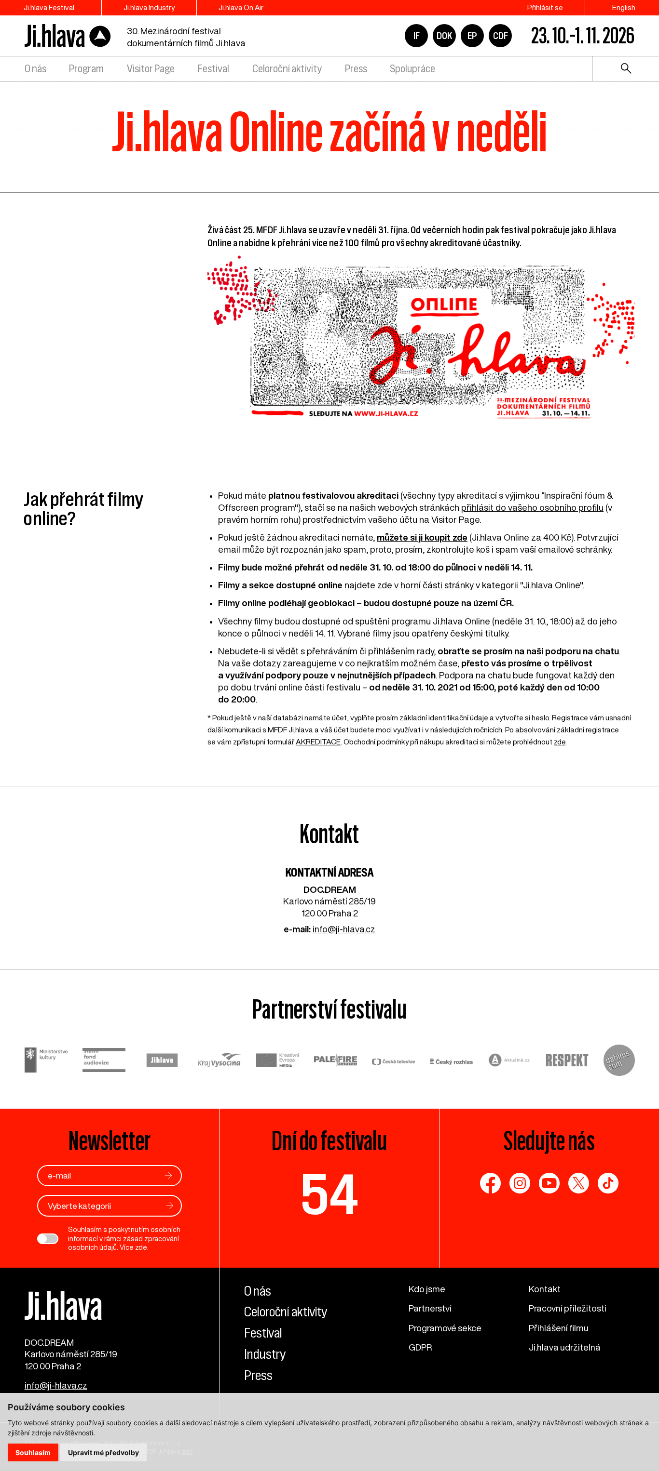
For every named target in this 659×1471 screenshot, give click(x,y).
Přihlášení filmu (559, 1328)
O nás (35, 68)
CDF (500, 35)
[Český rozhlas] (451, 1062)
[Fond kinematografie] (104, 1061)
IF (416, 35)
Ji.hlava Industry (149, 7)
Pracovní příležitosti (567, 1308)
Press (356, 68)
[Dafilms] (619, 1062)
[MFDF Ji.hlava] (68, 36)
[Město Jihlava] (162, 1061)
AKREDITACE (318, 741)
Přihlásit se (545, 7)
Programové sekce (445, 1328)
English (623, 7)
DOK (444, 35)
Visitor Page (151, 68)
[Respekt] (567, 1062)
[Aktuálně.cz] (509, 1061)
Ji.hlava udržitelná (565, 1347)
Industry (265, 1354)
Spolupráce (412, 68)
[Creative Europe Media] (278, 1061)
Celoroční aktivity (287, 68)
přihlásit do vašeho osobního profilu (532, 507)
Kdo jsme (427, 1289)
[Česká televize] (393, 1062)
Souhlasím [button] (33, 1452)
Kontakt (545, 1289)
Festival (213, 68)
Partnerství (430, 1308)
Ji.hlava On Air (241, 7)
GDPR (420, 1347)
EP (472, 35)
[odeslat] (168, 1175)
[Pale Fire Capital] (335, 1061)
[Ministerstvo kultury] (46, 1061)
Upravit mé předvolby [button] (103, 1452)
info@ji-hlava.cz (344, 929)
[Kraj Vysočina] (220, 1061)
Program (86, 68)
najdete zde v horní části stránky (409, 585)
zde (559, 741)
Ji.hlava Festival (49, 7)
